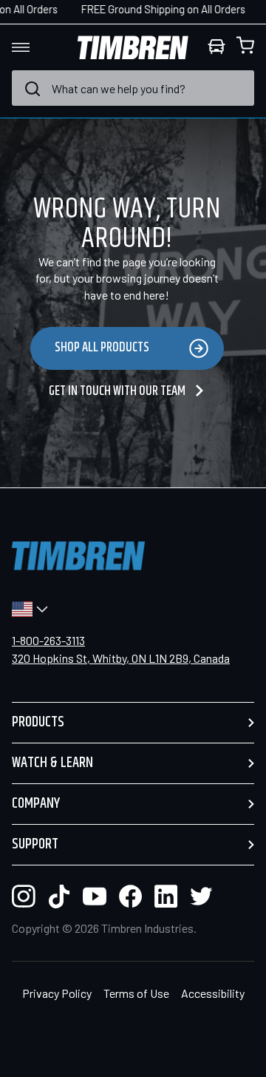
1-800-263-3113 (48, 640)
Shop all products (102, 347)
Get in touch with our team (118, 391)
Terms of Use (136, 993)
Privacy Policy (57, 993)
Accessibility (213, 993)
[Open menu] (34, 47)
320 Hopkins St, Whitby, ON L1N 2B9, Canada (121, 658)
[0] (245, 47)
